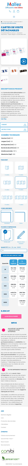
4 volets (7, 190)
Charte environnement (8, 435)
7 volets (21, 204)
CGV (2, 418)
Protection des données (8, 421)
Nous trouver (5, 442)
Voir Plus (3, 119)
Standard (7, 223)
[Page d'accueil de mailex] (1, 21)
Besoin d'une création (21, 242)
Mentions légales (6, 415)
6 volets (7, 204)
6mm (21, 223)
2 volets (7, 175)
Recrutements (5, 445)
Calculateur (4, 424)
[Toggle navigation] (14, 16)
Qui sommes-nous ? (7, 439)
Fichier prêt (7, 242)
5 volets (21, 190)
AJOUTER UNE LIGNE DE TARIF (12, 255)
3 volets (21, 175)
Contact (3, 427)
